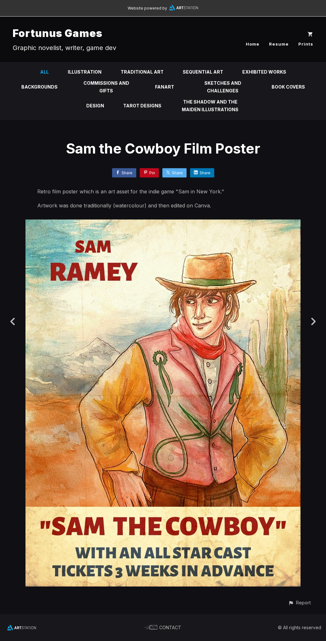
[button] (299, 602)
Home (252, 44)
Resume (279, 44)
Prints (305, 44)
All (44, 72)
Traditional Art (142, 72)
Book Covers (288, 87)
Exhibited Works (264, 72)
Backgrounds (39, 87)
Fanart (164, 87)
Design (95, 105)
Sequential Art (203, 72)
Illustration (85, 72)
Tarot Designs (142, 105)
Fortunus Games (58, 33)
